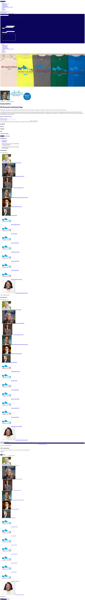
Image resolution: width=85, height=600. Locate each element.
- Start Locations (4, 4)
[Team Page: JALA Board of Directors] (16, 99)
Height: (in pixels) (3, 119)
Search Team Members (12, 455)
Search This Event (11, 13)
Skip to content (2, 0)
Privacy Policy (2, 445)
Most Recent (4, 140)
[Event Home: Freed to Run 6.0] (27, 99)
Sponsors (3, 10)
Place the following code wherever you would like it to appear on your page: (15, 121)
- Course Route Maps (5, 6)
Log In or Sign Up (3, 1)
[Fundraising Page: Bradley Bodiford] (5, 99)
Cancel (4, 454)
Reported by (2, 598)
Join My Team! (7, 136)
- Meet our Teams (4, 5)
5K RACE (3, 7)
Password (3, 27)
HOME (3, 44)
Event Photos (4, 9)
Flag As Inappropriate (8, 445)
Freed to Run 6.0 (2, 101)
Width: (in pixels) (3, 118)
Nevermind (2, 451)
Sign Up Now (4, 24)
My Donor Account (8, 25)
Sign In (8, 32)
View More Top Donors (5, 148)
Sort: (1, 152)
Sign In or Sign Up (4, 20)
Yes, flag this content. (3, 599)
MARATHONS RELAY (5, 3)
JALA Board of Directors (10, 101)
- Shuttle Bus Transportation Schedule (8, 48)
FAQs (3, 8)
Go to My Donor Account (3, 12)
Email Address (4, 26)
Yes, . (1, 454)
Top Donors (4, 141)
